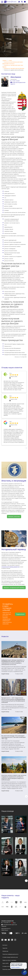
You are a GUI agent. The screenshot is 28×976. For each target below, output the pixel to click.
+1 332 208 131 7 (7, 922)
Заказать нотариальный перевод (14, 587)
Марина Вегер (21, 848)
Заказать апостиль (14, 516)
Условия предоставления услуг (10, 957)
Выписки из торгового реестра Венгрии (14, 68)
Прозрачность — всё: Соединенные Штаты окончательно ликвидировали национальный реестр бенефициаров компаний (13, 700)
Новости (4, 636)
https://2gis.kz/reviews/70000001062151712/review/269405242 (5, 398)
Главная (4, 60)
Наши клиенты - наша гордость (10, 896)
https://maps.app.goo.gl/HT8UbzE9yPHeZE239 (5, 424)
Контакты (5, 945)
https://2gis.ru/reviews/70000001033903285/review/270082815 (5, 376)
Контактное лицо (8, 74)
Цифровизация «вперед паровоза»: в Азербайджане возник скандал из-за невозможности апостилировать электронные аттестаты (12, 662)
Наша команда (7, 811)
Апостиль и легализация (13, 480)
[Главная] (11, 2)
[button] (19, 2)
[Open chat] (24, 972)
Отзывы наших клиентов (11, 367)
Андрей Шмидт (5, 673)
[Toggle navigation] (2, 2)
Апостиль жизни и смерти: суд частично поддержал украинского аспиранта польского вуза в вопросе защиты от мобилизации (13, 777)
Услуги (10, 60)
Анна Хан (19, 870)
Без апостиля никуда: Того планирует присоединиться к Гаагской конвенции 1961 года (13, 737)
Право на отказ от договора (9, 960)
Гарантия (5, 948)
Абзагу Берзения (16, 77)
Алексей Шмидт (5, 826)
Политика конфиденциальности (10, 954)
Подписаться (20, 614)
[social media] (2, 939)
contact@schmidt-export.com (10, 924)
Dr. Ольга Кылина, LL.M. (7, 843)
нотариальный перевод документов (10, 567)
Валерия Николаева (6, 869)
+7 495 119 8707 (16, 81)
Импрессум (5, 951)
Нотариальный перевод (13, 549)
